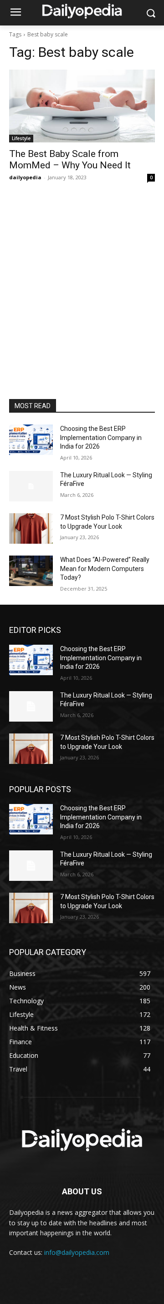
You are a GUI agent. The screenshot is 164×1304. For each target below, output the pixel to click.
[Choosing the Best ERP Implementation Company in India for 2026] (31, 440)
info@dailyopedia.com (76, 1252)
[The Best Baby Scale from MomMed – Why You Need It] (82, 106)
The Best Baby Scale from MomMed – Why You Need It (70, 159)
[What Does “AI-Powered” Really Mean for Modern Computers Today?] (31, 571)
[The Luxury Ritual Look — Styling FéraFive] (31, 486)
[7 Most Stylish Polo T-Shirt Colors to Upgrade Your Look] (31, 528)
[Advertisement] (82, 312)
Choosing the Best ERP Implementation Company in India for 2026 (101, 437)
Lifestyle (21, 138)
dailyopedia (25, 177)
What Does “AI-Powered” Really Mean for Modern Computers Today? (104, 568)
